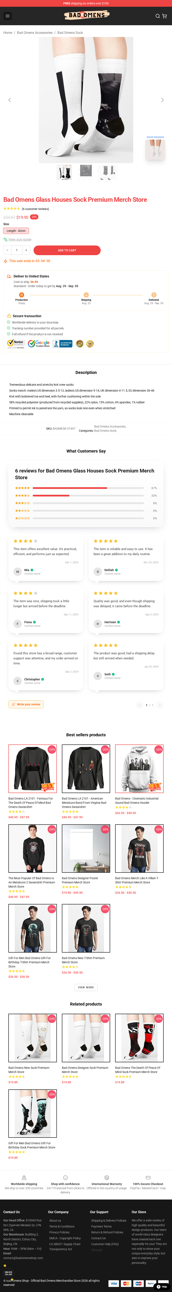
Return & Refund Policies (107, 1232)
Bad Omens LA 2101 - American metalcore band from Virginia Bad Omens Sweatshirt (84, 803)
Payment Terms (101, 1226)
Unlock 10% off (8, 1273)
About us (55, 1220)
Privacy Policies (59, 1232)
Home (7, 33)
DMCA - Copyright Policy (65, 1238)
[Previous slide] (9, 100)
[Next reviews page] (160, 705)
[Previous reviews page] (139, 705)
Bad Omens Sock (70, 33)
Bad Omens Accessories (35, 33)
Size (6, 224)
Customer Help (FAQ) (105, 1244)
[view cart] (164, 15)
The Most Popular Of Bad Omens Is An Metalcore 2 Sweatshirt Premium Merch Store (31, 882)
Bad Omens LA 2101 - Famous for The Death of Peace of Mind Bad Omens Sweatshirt (30, 803)
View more (86, 987)
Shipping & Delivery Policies (108, 1220)
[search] (157, 15)
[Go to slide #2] (86, 172)
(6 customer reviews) (35, 209)
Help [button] (164, 1286)
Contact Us (98, 1238)
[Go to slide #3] (108, 172)
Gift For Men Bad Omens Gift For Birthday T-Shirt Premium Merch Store (29, 962)
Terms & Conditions (61, 1226)
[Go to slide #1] (64, 172)
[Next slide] (162, 100)
